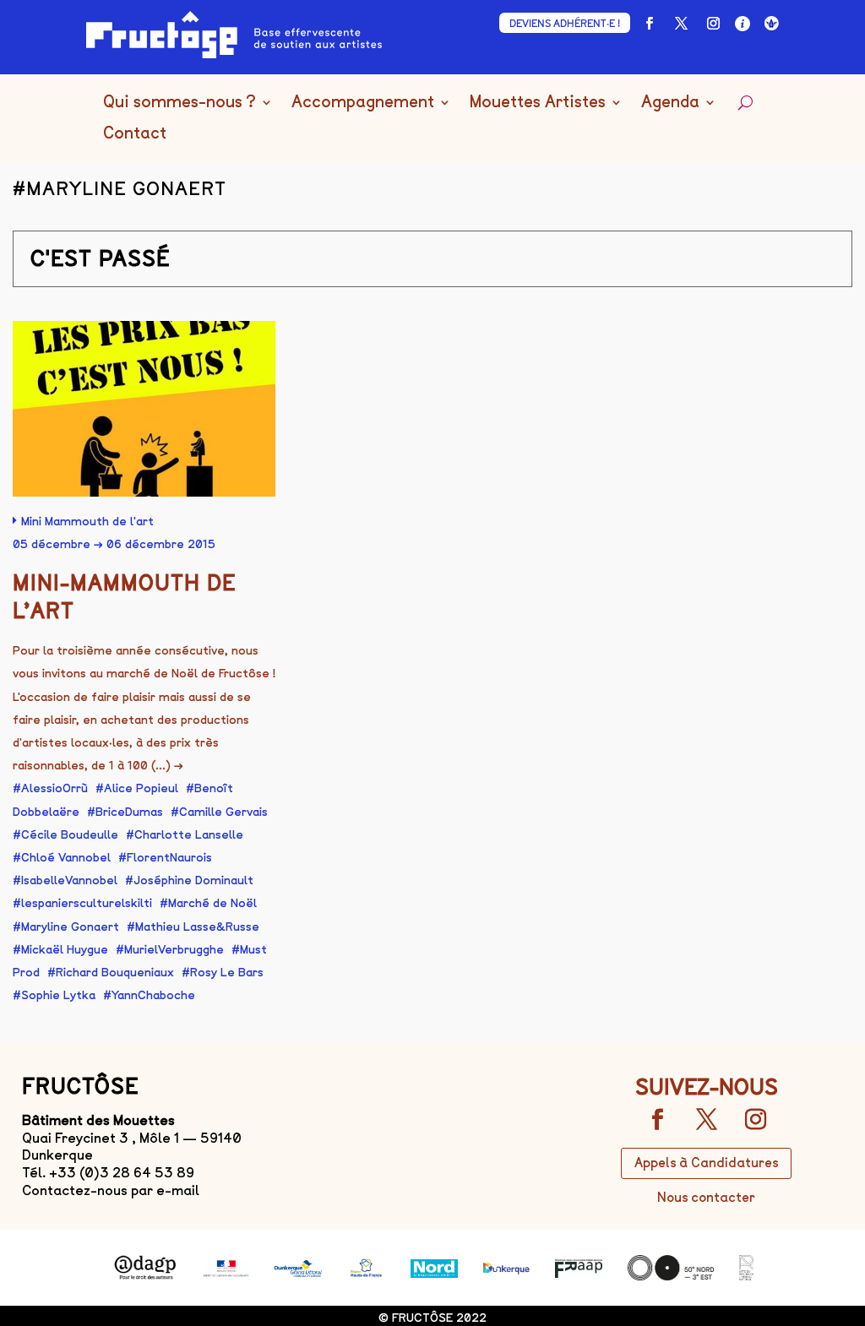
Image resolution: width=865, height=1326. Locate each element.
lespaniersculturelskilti (86, 903)
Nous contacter (706, 1197)
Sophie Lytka (58, 995)
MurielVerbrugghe (174, 950)
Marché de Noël (212, 903)
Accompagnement (362, 102)
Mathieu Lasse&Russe (197, 927)
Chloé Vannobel (66, 857)
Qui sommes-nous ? (179, 102)
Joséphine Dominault (193, 880)
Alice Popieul (141, 788)
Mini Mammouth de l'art (87, 521)
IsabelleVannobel (69, 880)
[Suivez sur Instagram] (713, 23)
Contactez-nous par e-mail (110, 1190)
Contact (134, 134)
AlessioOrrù (54, 788)
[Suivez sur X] (681, 23)
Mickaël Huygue (64, 950)
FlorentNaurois (169, 857)
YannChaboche (153, 995)
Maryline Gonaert (70, 927)
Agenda (670, 102)
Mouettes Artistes (538, 102)
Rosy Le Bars (227, 972)
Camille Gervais (223, 812)
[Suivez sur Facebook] (649, 23)
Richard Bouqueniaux (115, 972)
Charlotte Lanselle (188, 835)
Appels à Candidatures (706, 1163)
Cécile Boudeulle (69, 835)
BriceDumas (129, 812)
